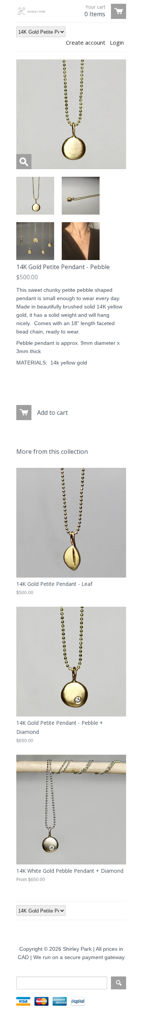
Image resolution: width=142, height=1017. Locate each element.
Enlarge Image (23, 161)
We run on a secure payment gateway (79, 957)
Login (117, 42)
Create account (85, 42)
